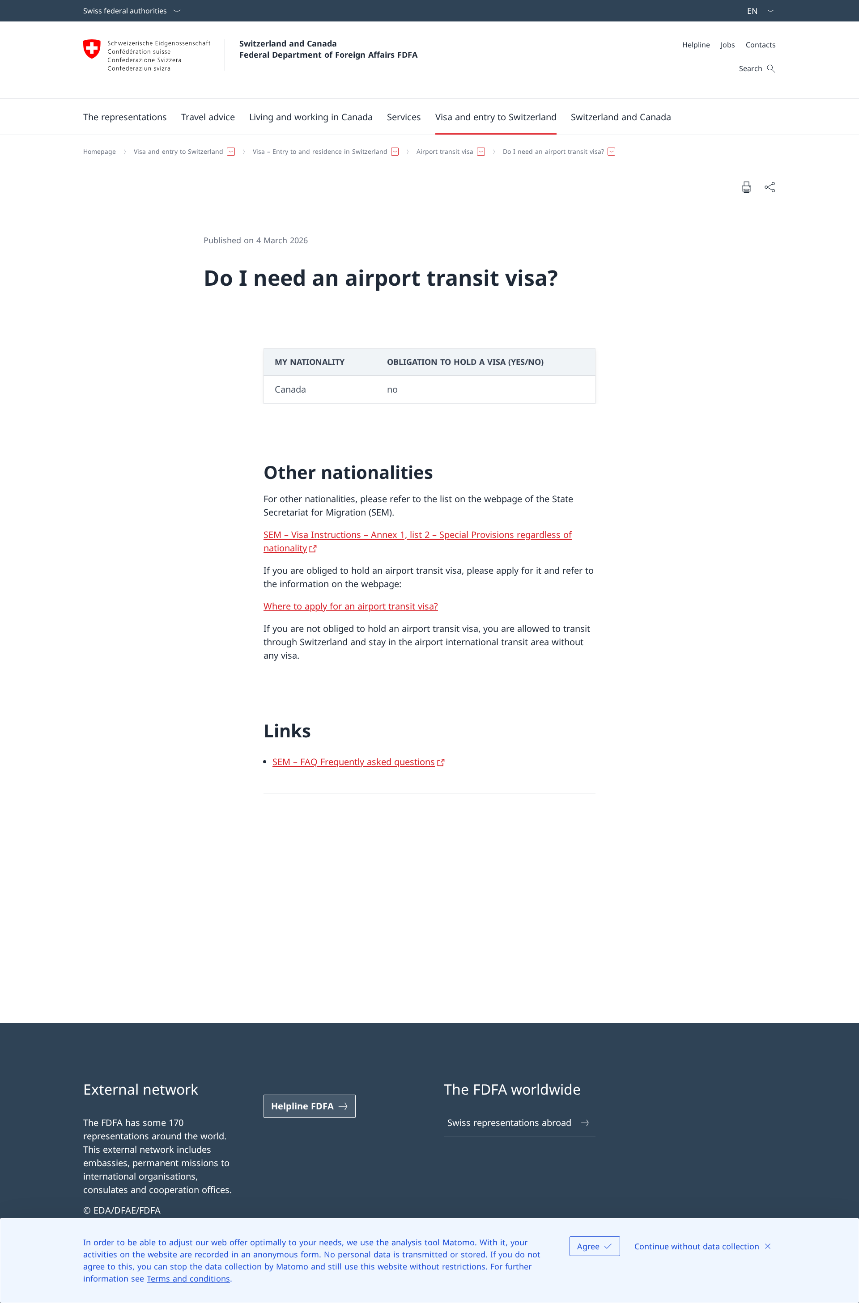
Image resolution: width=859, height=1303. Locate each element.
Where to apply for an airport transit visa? (351, 606)
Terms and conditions (188, 1278)
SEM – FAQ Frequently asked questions (353, 762)
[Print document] (746, 187)
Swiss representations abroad (509, 1123)
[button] (125, 117)
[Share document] (769, 187)
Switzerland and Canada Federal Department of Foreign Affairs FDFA (328, 49)
